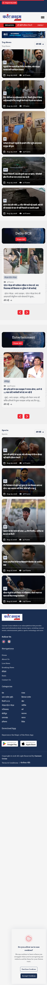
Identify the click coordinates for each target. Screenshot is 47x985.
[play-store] (9, 744)
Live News (6, 663)
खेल (22, 701)
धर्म (22, 709)
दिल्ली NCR (6, 701)
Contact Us (6, 680)
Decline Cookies (29, 969)
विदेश (23, 722)
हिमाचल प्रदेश (26, 697)
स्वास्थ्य (23, 713)
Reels (4, 676)
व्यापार (23, 717)
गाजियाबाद (5, 709)
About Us (5, 659)
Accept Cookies (29, 976)
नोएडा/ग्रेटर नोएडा (8, 705)
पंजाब (23, 693)
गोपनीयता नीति (25, 763)
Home (4, 655)
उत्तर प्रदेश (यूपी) (7, 697)
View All (21, 239)
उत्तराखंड (5, 717)
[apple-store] (28, 744)
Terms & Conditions (10, 763)
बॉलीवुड (4, 713)
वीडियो (4, 671)
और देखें (38, 44)
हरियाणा (4, 722)
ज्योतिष (23, 705)
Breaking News (8, 667)
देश (3, 693)
